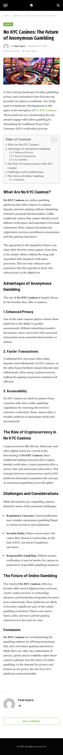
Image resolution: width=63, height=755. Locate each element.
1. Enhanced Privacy (23, 152)
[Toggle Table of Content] (52, 139)
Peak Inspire (19, 46)
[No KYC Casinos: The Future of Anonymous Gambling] (31, 71)
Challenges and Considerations (26, 172)
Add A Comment (31, 721)
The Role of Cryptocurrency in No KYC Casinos (30, 165)
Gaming (8, 24)
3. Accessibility (20, 159)
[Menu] (5, 5)
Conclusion (18, 179)
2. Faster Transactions (24, 156)
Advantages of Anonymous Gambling (29, 148)
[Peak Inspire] (31, 5)
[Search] (58, 5)
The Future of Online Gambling (26, 176)
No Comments (13, 51)
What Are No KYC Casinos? (23, 144)
